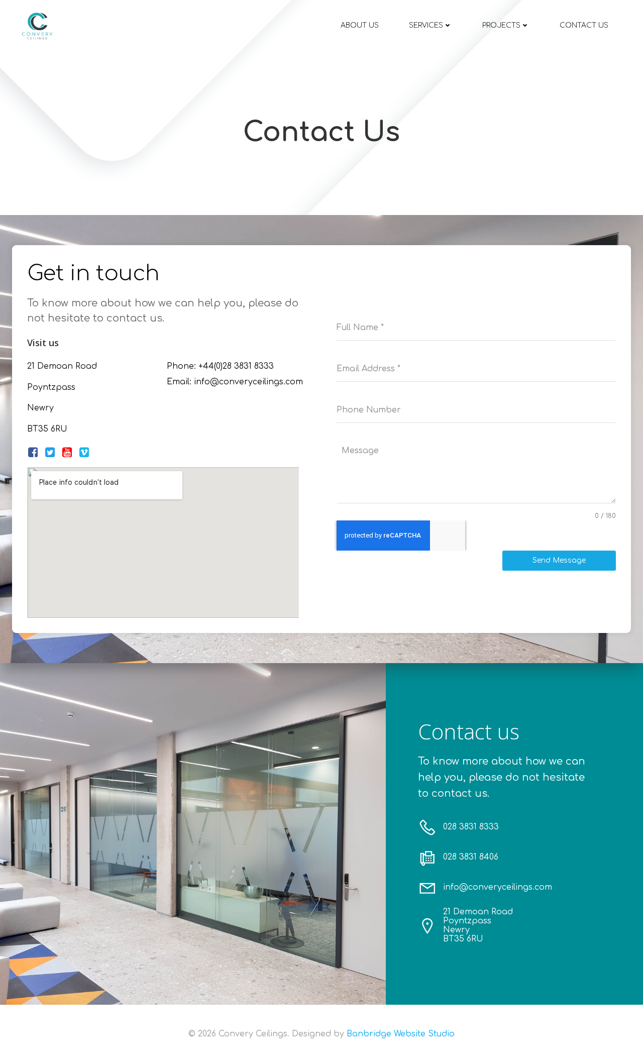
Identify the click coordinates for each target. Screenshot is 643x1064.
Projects (501, 25)
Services (426, 25)
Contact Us (584, 25)
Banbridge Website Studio (401, 1033)
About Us (360, 25)
